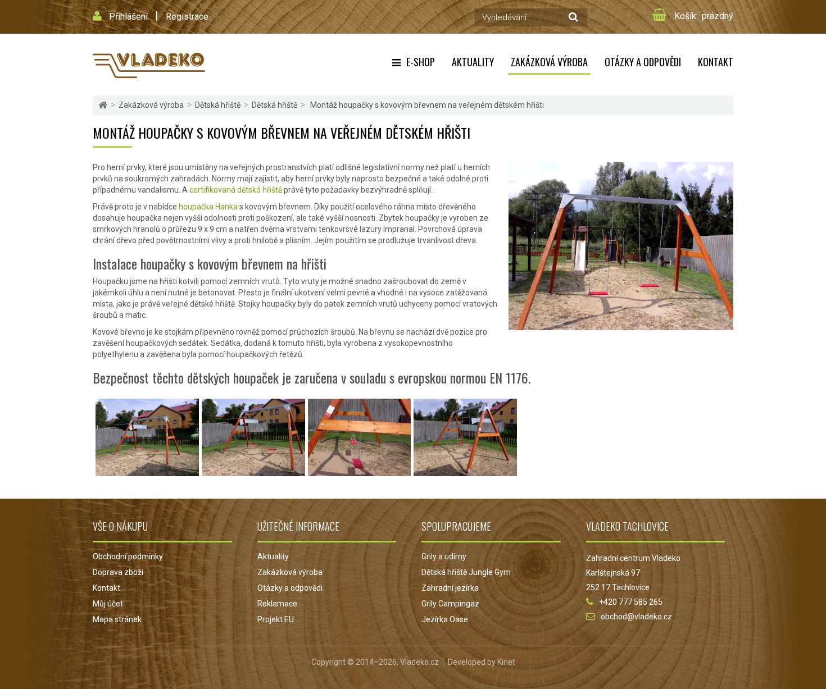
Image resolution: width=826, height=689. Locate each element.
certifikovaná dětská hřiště (235, 189)
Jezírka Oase (444, 619)
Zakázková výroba (549, 61)
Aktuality (473, 61)
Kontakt (715, 61)
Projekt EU (275, 619)
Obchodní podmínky (128, 556)
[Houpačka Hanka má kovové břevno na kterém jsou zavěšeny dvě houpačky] (253, 470)
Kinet (506, 662)
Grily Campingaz (450, 603)
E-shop (420, 61)
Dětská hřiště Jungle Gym (466, 572)
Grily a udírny (443, 556)
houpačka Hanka (208, 206)
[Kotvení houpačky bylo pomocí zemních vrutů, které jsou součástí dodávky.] (465, 470)
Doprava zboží (118, 572)
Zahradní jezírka (450, 587)
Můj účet (108, 603)
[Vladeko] (149, 64)
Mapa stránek (117, 619)
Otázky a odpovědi (643, 61)
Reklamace (277, 603)
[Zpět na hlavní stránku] (102, 105)
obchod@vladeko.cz (636, 616)
